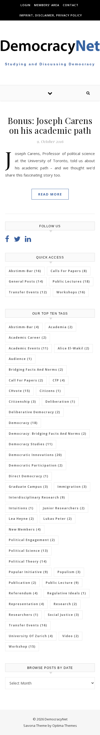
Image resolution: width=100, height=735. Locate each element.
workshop (22, 646)
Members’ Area (46, 5)
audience (20, 359)
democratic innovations (35, 455)
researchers (23, 615)
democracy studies (31, 444)
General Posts (26, 281)
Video (70, 636)
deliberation (60, 401)
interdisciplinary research (37, 497)
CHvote (19, 391)
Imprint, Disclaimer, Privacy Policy (50, 15)
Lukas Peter (57, 518)
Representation (26, 604)
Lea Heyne (21, 518)
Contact (70, 5)
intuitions (21, 508)
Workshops (70, 292)
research (65, 604)
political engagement (32, 540)
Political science (28, 550)
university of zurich (31, 636)
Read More (50, 194)
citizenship (22, 401)
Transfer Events (28, 292)
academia (60, 327)
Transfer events (28, 625)
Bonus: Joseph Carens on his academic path (50, 125)
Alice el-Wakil (73, 348)
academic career (27, 337)
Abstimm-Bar (25, 271)
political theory (28, 561)
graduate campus (28, 486)
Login (26, 5)
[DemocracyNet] (50, 46)
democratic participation (36, 465)
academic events (28, 348)
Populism (69, 572)
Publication (22, 583)
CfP (59, 380)
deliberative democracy (34, 412)
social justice (63, 615)
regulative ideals (66, 593)
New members (25, 529)
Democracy (23, 423)
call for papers (26, 380)
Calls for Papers (69, 271)
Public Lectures (71, 281)
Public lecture (62, 583)
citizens (50, 391)
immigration (72, 486)
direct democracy (28, 476)
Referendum (23, 593)
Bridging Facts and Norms (36, 369)
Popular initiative (28, 572)
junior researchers (64, 508)
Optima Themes (64, 725)
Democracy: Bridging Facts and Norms (47, 433)
